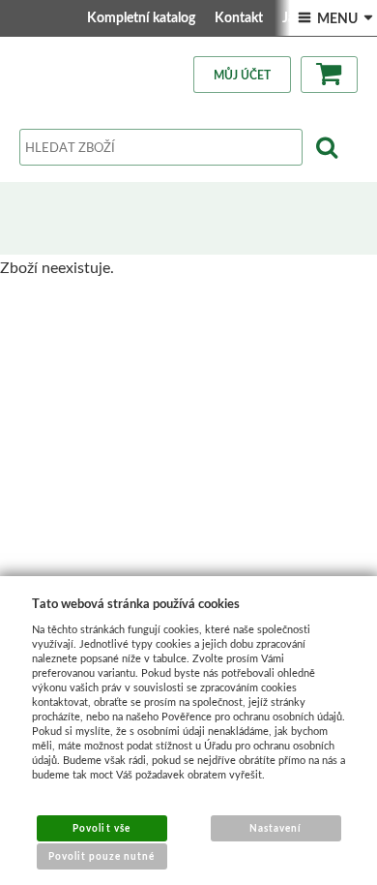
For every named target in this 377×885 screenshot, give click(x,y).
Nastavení (275, 828)
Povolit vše (101, 828)
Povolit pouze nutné (102, 856)
